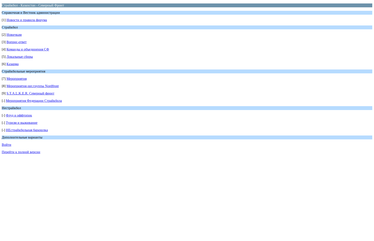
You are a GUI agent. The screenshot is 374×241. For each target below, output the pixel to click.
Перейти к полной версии (21, 152)
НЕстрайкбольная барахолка (27, 130)
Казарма (12, 64)
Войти (6, 144)
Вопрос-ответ (16, 42)
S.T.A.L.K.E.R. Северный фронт (30, 93)
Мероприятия (16, 78)
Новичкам (14, 34)
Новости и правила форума (26, 20)
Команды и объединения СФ (27, 49)
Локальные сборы (19, 56)
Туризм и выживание (21, 122)
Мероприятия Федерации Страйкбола (34, 100)
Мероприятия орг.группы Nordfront (32, 86)
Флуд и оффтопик (19, 115)
